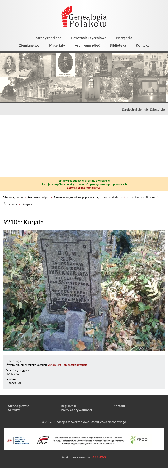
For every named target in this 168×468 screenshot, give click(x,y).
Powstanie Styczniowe (88, 37)
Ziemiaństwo (29, 45)
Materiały (57, 45)
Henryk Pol (13, 383)
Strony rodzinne (48, 37)
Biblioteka (118, 45)
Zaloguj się (157, 109)
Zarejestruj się (132, 109)
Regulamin (68, 406)
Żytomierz (10, 204)
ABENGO (99, 457)
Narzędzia (124, 37)
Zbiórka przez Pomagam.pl (84, 187)
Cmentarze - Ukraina (141, 197)
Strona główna (13, 197)
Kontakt (142, 45)
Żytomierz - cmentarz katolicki (68, 364)
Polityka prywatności (76, 410)
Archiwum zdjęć (87, 45)
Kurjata (27, 204)
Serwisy (14, 410)
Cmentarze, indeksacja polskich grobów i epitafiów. (88, 197)
